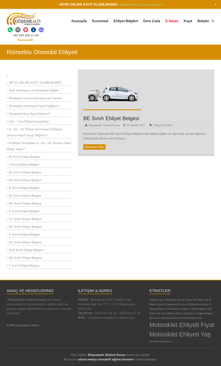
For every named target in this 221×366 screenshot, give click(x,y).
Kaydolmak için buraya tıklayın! (142, 4)
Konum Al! (25, 40)
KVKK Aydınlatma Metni (23, 325)
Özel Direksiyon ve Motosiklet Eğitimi (34, 90)
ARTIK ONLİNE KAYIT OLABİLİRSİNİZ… (36, 82)
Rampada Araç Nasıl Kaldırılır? (30, 113)
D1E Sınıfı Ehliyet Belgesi (26, 250)
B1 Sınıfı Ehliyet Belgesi (25, 195)
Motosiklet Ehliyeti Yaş (180, 334)
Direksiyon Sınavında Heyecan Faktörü (35, 98)
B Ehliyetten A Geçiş (197, 304)
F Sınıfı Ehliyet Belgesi (24, 265)
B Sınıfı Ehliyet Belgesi (24, 188)
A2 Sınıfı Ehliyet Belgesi (25, 180)
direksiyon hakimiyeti (160, 318)
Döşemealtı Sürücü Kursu (104, 125)
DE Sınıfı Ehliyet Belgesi (25, 257)
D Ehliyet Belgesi (203, 313)
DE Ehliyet (188, 313)
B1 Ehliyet (187, 299)
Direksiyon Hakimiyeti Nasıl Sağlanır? (34, 106)
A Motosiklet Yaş (172, 299)
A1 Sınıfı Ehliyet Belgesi (25, 172)
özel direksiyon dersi (160, 341)
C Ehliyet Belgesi (198, 309)
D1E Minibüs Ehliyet (172, 313)
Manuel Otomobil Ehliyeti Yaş (187, 318)
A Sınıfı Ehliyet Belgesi (24, 164)
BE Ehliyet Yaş (200, 299)
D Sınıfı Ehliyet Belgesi (24, 234)
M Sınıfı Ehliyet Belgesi (24, 157)
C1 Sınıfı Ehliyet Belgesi (25, 219)
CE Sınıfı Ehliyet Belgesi (25, 226)
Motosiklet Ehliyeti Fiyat (181, 324)
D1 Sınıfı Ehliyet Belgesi (25, 242)
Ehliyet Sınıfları (163, 125)
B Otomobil (171, 309)
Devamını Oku (94, 147)
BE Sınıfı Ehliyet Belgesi (111, 118)
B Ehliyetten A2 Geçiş (175, 304)
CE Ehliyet (183, 309)
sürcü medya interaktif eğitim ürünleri (105, 359)
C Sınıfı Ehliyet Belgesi (24, 211)
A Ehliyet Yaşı (156, 299)
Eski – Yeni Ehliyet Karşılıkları (29, 121)
